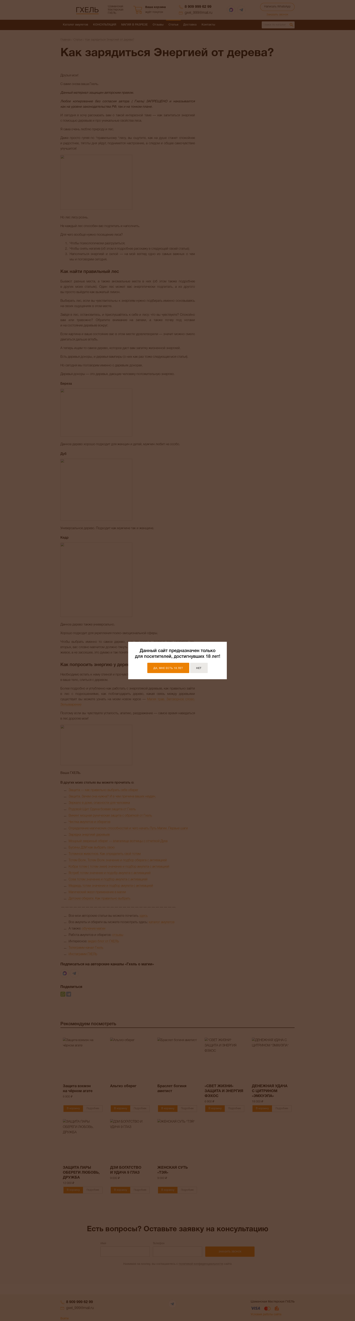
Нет (199, 668)
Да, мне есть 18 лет (168, 668)
